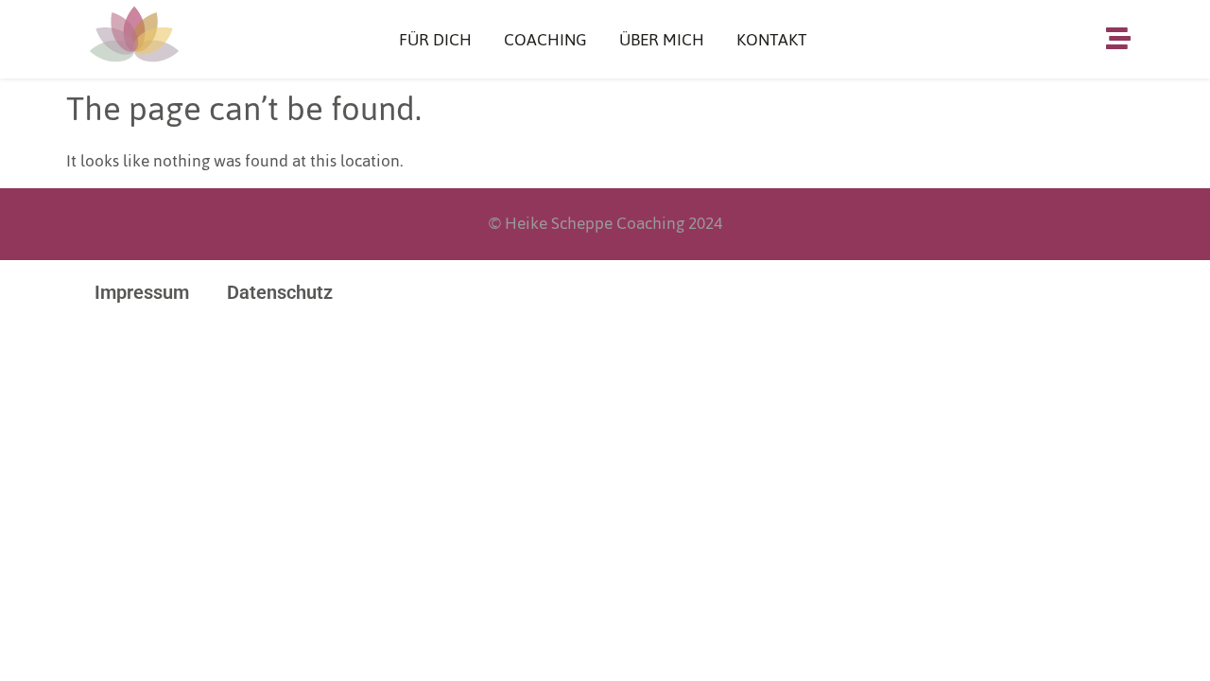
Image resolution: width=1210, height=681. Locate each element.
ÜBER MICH (661, 40)
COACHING (545, 40)
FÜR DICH (435, 40)
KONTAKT (771, 40)
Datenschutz (280, 292)
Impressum (142, 292)
